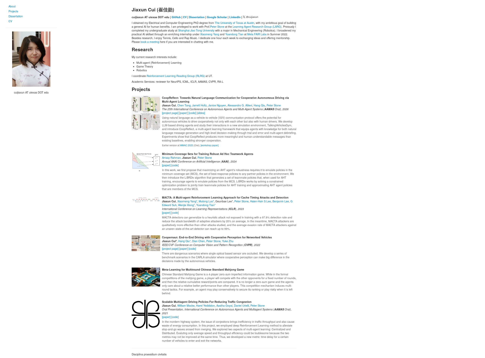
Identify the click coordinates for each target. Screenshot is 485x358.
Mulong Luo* (206, 201)
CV (10, 21)
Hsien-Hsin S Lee (260, 201)
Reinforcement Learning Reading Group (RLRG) (176, 76)
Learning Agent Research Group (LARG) (257, 26)
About (12, 6)
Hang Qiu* (184, 241)
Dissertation (16, 16)
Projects (13, 11)
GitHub (176, 17)
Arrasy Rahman (171, 157)
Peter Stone (217, 26)
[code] (193, 113)
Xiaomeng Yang (209, 34)
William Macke (186, 305)
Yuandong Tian (234, 34)
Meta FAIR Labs (257, 34)
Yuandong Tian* (205, 205)
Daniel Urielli (241, 305)
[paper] (184, 113)
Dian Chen (198, 241)
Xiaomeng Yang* (187, 201)
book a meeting (150, 42)
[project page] (170, 113)
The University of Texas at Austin (234, 23)
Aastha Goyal (224, 305)
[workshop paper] (209, 145)
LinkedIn (235, 17)
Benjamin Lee (280, 201)
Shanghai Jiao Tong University (196, 30)
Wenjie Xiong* (186, 205)
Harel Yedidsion (205, 305)
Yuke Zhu (227, 241)
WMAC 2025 (186, 145)
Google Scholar (217, 17)
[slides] (201, 113)
